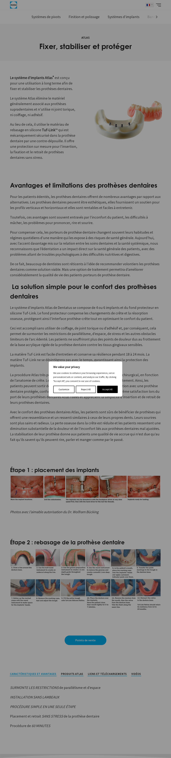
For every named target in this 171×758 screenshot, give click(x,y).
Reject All (86, 389)
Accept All (107, 389)
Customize (64, 389)
